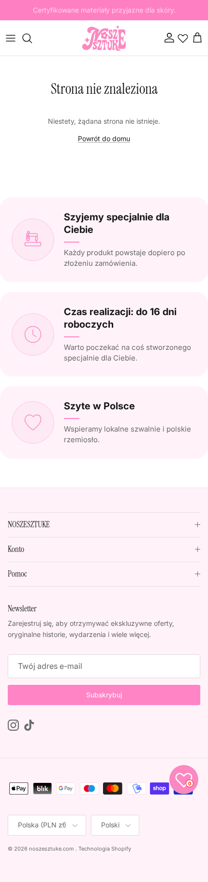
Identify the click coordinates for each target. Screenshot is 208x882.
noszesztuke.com (51, 848)
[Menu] (10, 38)
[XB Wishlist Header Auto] (183, 38)
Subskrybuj (104, 695)
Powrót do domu (104, 138)
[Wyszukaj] (32, 38)
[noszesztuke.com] (104, 38)
